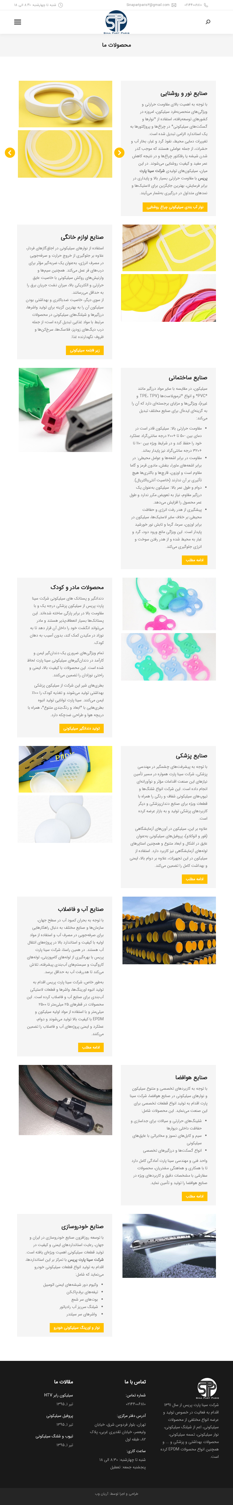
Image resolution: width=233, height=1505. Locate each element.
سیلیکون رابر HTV (58, 1395)
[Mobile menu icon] (17, 22)
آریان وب (101, 1493)
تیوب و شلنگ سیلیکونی (54, 1436)
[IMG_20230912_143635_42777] (65, 154)
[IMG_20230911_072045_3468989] (65, 819)
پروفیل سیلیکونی (59, 1416)
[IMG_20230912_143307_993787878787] (169, 298)
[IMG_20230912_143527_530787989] (169, 657)
